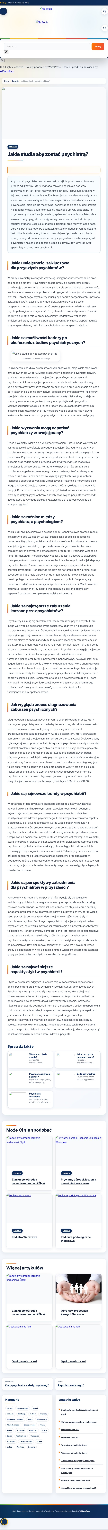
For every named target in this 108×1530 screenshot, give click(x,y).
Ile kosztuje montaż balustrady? (75, 1480)
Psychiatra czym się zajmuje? (39, 1075)
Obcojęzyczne (29, 1425)
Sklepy (44, 1430)
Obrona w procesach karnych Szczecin (78, 1422)
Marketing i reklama (15, 1419)
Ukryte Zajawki (26, 1441)
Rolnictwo (33, 1430)
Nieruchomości (13, 1425)
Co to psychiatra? (86, 1074)
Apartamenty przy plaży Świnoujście (77, 1460)
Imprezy (43, 1414)
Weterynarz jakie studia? (38, 1055)
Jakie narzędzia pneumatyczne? (85, 1055)
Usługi (9, 1447)
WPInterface (7, 71)
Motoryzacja (42, 1419)
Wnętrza (20, 1447)
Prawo (9, 1430)
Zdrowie (13, 147)
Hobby (33, 1414)
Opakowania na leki (24, 1361)
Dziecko (10, 1414)
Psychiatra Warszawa (35, 1095)
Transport (35, 1436)
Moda (30, 1419)
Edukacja (22, 1414)
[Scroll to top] (3, 1521)
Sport (9, 1436)
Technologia (21, 1436)
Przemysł (20, 1430)
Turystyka (11, 1441)
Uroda (39, 1441)
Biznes (10, 1408)
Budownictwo (22, 1408)
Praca (42, 1425)
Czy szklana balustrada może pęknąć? (78, 1488)
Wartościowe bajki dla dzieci (74, 1445)
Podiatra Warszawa (24, 1237)
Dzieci (35, 1408)
